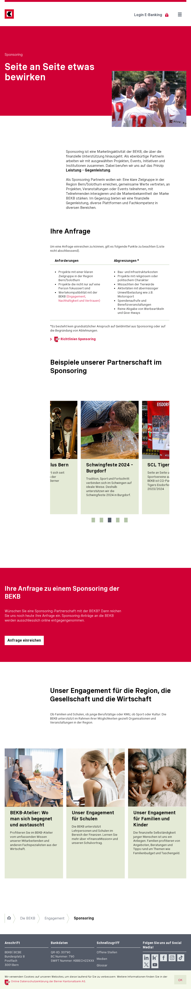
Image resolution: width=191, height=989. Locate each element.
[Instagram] (172, 957)
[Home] (9, 918)
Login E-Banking (148, 15)
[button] (93, 520)
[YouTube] (154, 964)
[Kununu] (154, 957)
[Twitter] (146, 964)
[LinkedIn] (146, 957)
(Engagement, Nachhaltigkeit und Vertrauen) (79, 298)
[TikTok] (180, 957)
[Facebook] (163, 957)
